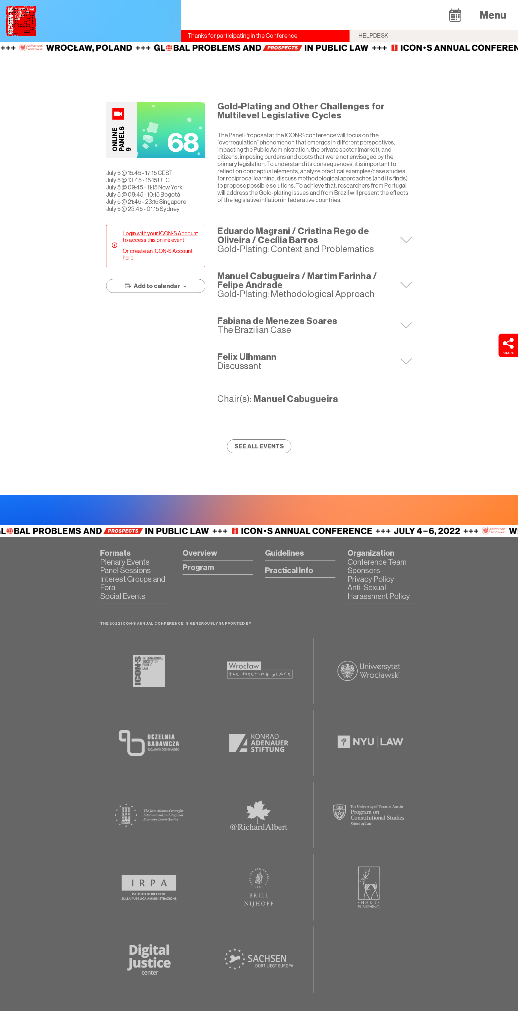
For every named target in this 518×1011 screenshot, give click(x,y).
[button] (455, 15)
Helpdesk (373, 35)
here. (128, 258)
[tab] (314, 240)
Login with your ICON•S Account (160, 233)
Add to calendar (157, 286)
